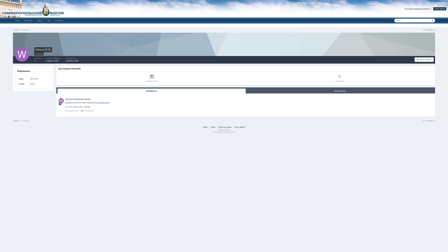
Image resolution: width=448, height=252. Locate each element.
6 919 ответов (88, 111)
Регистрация (440, 9)
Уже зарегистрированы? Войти (417, 9)
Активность (28, 20)
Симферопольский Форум (32, 9)
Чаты (49, 20)
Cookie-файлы (239, 127)
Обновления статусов (419, 20)
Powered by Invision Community (224, 132)
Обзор (17, 20)
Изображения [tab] (339, 91)
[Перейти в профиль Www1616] (61, 100)
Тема (213, 127)
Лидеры (40, 20)
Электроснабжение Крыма (77, 99)
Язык (205, 127)
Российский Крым (102, 103)
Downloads (59, 20)
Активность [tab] (151, 91)
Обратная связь (224, 127)
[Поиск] (432, 20)
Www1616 (69, 103)
